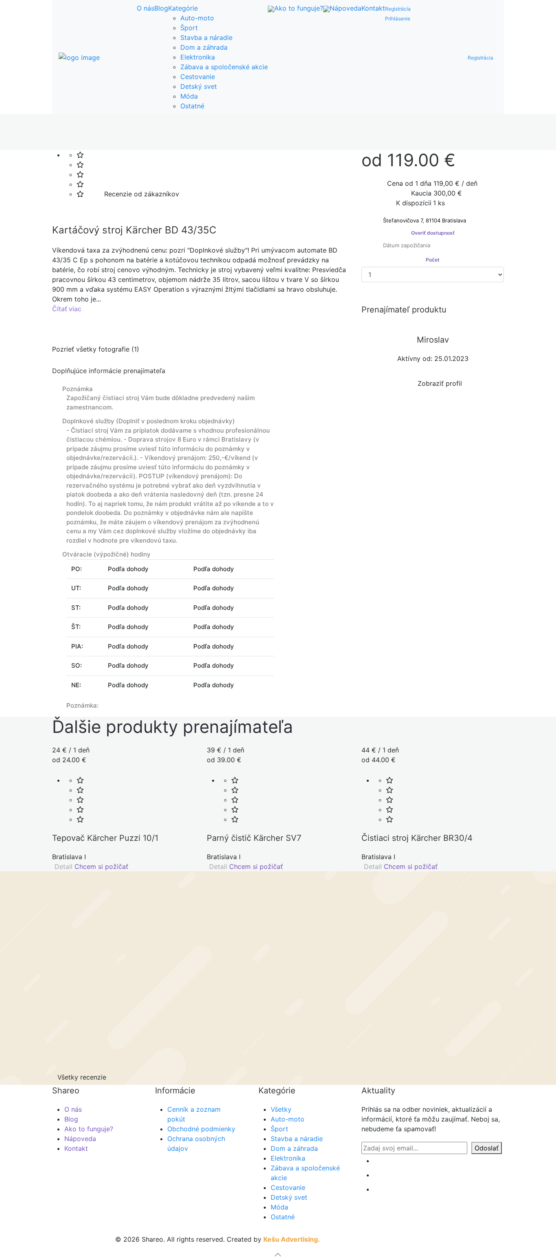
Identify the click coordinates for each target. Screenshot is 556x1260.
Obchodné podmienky (201, 1129)
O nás (145, 8)
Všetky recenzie (81, 1077)
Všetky (281, 1109)
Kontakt (373, 8)
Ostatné (192, 106)
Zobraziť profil (437, 383)
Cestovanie (197, 77)
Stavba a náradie (206, 37)
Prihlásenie (397, 18)
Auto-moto (197, 18)
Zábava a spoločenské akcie (224, 67)
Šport (189, 28)
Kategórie (183, 8)
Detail (62, 866)
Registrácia (398, 9)
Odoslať (487, 1148)
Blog (161, 8)
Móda (189, 96)
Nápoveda (345, 8)
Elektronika (197, 57)
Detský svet (198, 86)
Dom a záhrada (204, 47)
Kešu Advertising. (291, 1239)
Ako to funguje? (298, 8)
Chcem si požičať (102, 866)
